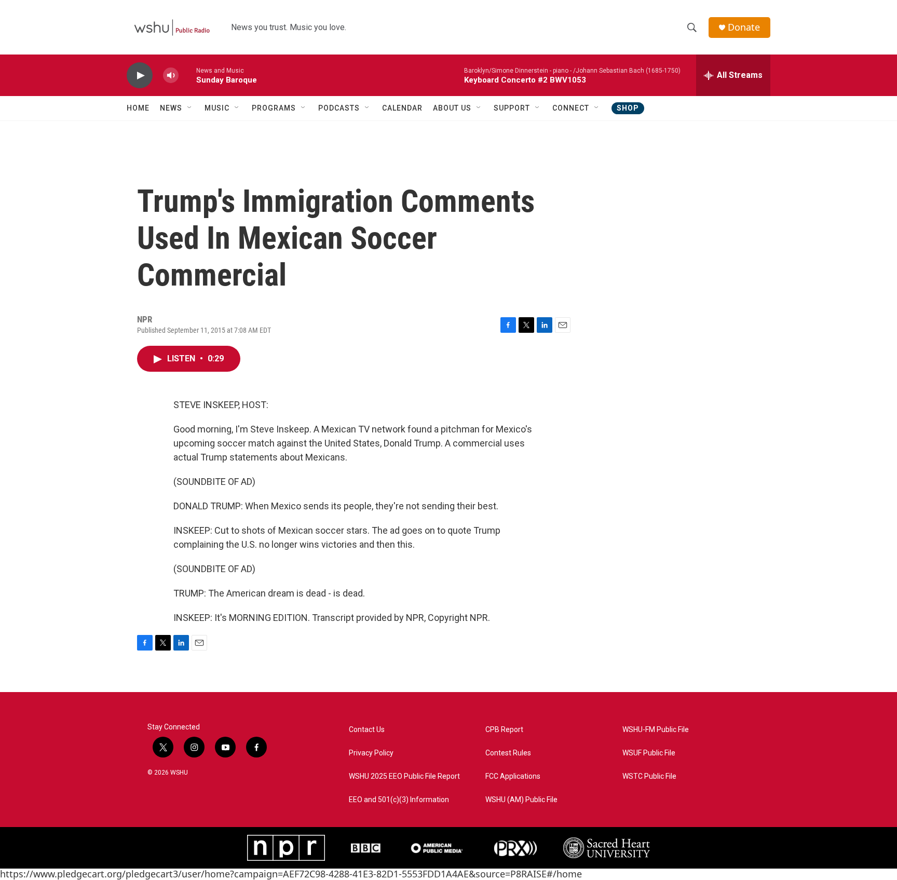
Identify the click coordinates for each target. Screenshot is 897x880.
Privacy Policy (371, 753)
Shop (628, 108)
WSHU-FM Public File (655, 730)
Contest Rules (508, 753)
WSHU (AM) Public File (521, 800)
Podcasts (339, 108)
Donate (744, 27)
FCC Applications (512, 776)
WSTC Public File (649, 776)
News (171, 108)
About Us (452, 108)
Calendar (402, 108)
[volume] (171, 75)
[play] (139, 76)
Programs (274, 108)
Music (217, 108)
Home (138, 108)
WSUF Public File (648, 753)
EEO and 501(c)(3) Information (399, 800)
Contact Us (367, 730)
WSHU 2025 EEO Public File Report (404, 776)
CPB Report (504, 730)
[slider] (187, 75)
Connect (570, 108)
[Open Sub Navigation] (190, 108)
